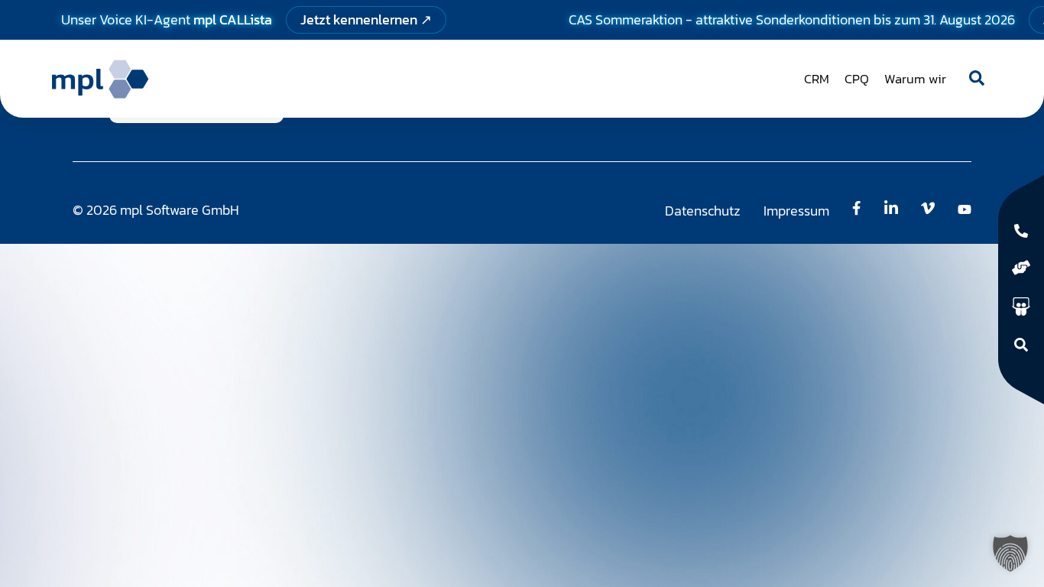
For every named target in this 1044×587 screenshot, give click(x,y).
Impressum (796, 210)
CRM (816, 79)
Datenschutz (703, 210)
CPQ (857, 79)
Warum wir (915, 79)
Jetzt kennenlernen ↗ (366, 19)
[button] (1010, 553)
